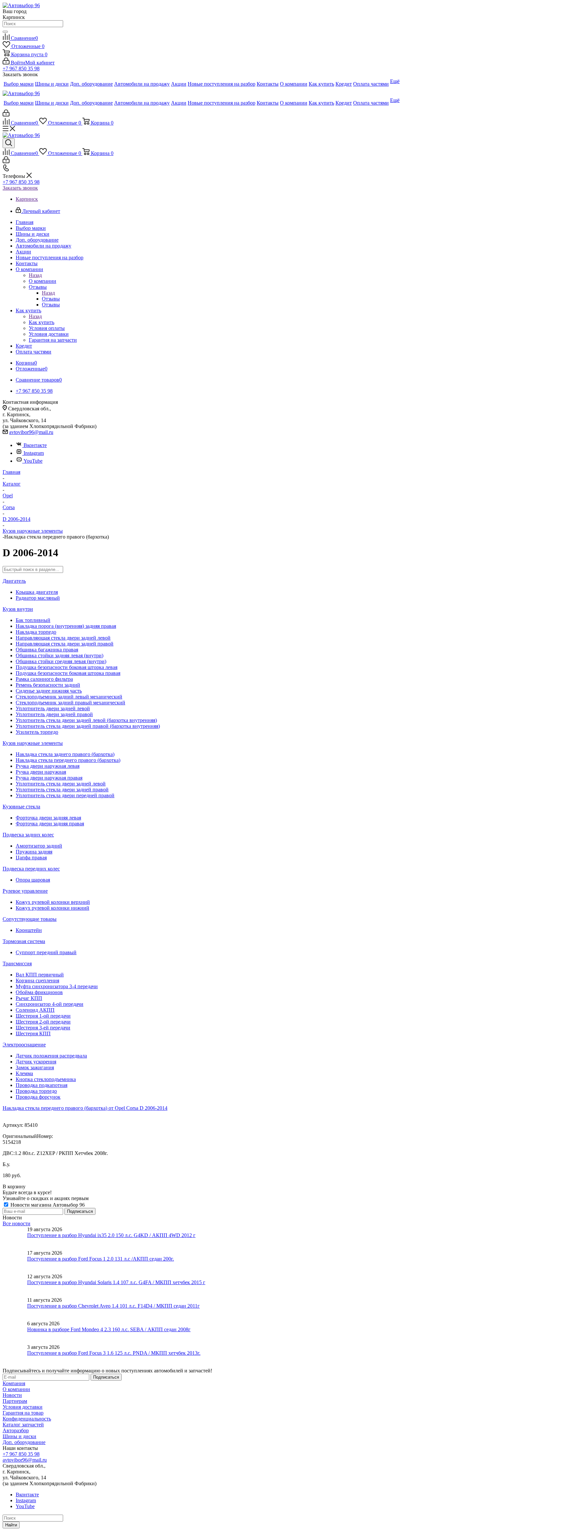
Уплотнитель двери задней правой (54, 714)
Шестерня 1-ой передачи (43, 1016)
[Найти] (5, 32)
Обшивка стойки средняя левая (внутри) (61, 661)
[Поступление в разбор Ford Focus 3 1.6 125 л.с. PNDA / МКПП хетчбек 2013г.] (15, 1356)
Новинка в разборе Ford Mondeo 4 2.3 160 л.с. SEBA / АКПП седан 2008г (109, 1329)
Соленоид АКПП (35, 1010)
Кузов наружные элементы (33, 743)
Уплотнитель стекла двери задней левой (61, 783)
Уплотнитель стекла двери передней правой (65, 795)
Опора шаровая (33, 880)
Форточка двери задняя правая (50, 823)
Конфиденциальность (27, 1418)
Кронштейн (29, 930)
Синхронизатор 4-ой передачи (49, 1004)
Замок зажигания (35, 1067)
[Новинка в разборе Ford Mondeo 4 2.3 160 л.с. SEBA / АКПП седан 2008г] (15, 1332)
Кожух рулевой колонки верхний (53, 902)
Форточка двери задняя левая (48, 817)
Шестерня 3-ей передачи (43, 1027)
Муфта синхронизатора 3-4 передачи (57, 986)
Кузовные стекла (21, 806)
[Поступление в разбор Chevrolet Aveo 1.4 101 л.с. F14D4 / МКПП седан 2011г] (15, 1309)
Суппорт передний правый (46, 952)
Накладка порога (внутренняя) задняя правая (66, 626)
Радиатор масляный (38, 598)
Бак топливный (33, 620)
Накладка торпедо (36, 632)
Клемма (24, 1073)
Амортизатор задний (39, 846)
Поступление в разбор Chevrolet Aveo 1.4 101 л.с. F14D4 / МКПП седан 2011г (113, 1306)
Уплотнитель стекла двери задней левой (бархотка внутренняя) (86, 720)
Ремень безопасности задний (48, 685)
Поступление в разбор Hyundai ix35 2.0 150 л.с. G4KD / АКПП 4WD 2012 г (111, 1235)
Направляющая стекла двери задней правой (64, 643)
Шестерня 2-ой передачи (43, 1021)
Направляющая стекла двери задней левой (63, 638)
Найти (11, 1524)
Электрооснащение (24, 1044)
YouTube (33, 461)
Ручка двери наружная (41, 772)
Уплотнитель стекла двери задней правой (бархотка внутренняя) (88, 726)
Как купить (41, 322)
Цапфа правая (31, 857)
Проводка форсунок (38, 1097)
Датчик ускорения (36, 1061)
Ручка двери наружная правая (49, 778)
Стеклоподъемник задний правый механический (70, 702)
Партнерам (15, 1401)
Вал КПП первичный (40, 974)
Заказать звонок (20, 188)
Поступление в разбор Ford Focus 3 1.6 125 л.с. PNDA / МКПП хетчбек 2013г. (113, 1353)
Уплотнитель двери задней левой (53, 708)
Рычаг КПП (29, 998)
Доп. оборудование (24, 1442)
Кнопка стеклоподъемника (46, 1079)
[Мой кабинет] (6, 114)
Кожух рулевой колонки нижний (52, 908)
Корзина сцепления (37, 980)
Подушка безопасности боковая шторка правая (68, 673)
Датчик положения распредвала (51, 1055)
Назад (35, 275)
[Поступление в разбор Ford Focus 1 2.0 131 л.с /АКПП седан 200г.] (15, 1262)
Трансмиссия (17, 963)
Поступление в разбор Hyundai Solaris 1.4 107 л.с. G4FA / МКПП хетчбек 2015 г (116, 1282)
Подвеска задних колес (28, 834)
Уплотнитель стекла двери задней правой (62, 789)
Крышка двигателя (37, 592)
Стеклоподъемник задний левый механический (69, 696)
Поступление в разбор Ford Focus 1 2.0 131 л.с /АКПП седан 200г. (100, 1259)
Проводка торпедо (36, 1091)
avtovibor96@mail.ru (31, 432)
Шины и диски (19, 1436)
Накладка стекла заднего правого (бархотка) (65, 754)
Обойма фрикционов (39, 992)
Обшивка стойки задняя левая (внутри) (59, 655)
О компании (42, 281)
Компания (14, 1383)
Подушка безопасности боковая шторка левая (66, 667)
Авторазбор (16, 1430)
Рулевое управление (25, 891)
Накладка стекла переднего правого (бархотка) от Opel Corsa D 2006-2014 (85, 1108)
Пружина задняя (34, 851)
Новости (12, 1395)
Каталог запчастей (23, 1424)
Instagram (34, 453)
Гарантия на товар (23, 1413)
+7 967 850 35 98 (21, 68)
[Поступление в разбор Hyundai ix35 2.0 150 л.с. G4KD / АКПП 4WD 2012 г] (15, 1238)
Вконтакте (35, 445)
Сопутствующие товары (30, 919)
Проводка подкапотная (41, 1085)
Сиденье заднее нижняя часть (49, 691)
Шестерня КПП (33, 1033)
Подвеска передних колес (31, 868)
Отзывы (51, 298)
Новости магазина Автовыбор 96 (47, 1205)
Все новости (16, 1223)
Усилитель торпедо (37, 732)
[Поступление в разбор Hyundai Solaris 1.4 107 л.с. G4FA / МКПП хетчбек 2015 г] (15, 1285)
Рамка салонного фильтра (44, 679)
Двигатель (14, 581)
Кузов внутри (18, 609)
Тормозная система (24, 941)
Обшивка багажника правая (47, 649)
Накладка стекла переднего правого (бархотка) (68, 760)
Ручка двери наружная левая (47, 766)
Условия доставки (23, 1407)
